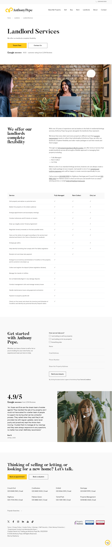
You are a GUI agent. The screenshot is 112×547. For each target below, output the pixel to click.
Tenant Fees (17, 45)
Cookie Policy (26, 527)
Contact (103, 10)
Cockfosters (36, 488)
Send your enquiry (57, 374)
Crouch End (11, 488)
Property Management (88, 497)
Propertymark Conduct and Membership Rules (22, 529)
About (95, 10)
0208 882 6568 (85, 500)
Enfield (58, 488)
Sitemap (34, 527)
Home (9, 18)
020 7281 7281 (61, 500)
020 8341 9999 (64, 176)
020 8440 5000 (37, 491)
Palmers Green (37, 497)
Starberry (16, 536)
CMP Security (43, 527)
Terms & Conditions (85, 379)
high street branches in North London (70, 148)
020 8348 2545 (12, 491)
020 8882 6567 (37, 500)
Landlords (86, 10)
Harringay (83, 488)
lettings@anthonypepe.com (75, 181)
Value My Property (54, 10)
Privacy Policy (17, 527)
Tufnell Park (60, 497)
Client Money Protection (56, 527)
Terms (9, 527)
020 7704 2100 (12, 500)
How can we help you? (56, 333)
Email (21, 491)
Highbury (10, 497)
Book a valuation (38, 477)
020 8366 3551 (61, 491)
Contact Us (38, 45)
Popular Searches (13, 511)
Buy (71, 10)
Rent (77, 10)
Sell (65, 10)
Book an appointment (17, 477)
